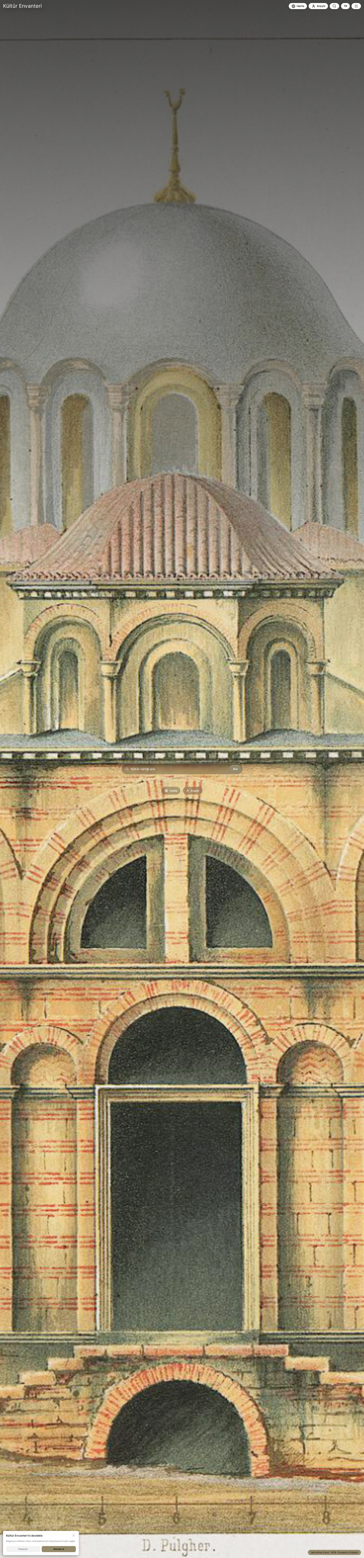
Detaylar (23, 1548)
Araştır (195, 790)
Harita (173, 790)
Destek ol (58, 1548)
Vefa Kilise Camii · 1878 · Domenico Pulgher (334, 1552)
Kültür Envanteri (22, 6)
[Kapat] (73, 1535)
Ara (235, 768)
